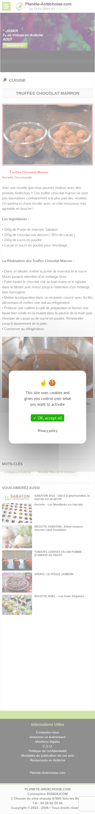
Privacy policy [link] (47, 430)
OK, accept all (49, 417)
